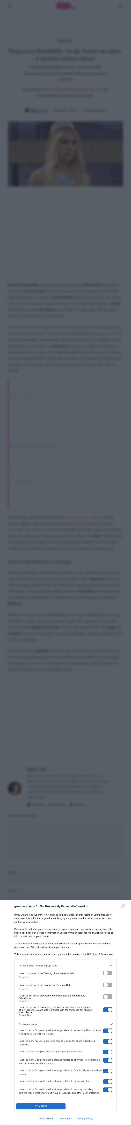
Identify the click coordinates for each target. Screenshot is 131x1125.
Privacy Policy (84, 1118)
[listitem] (65, 965)
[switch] (107, 973)
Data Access (65, 1118)
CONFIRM (41, 1106)
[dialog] (65, 1012)
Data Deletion (46, 1118)
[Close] (124, 906)
